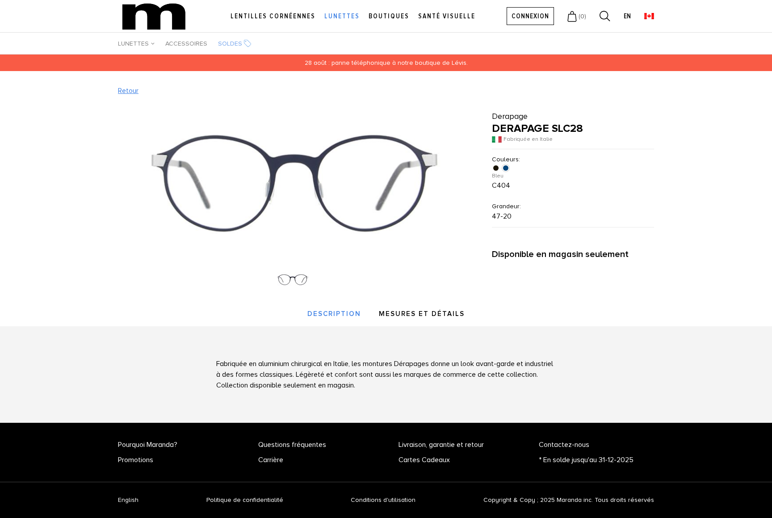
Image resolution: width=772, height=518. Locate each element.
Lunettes (342, 16)
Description (334, 314)
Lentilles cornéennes (273, 16)
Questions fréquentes (292, 444)
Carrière (270, 459)
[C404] (507, 168)
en (627, 16)
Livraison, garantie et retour (441, 444)
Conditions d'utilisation (383, 500)
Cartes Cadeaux (424, 459)
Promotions (135, 459)
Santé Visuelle (446, 16)
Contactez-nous (564, 444)
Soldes (230, 43)
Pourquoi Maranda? (147, 444)
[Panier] (572, 16)
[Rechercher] (605, 16)
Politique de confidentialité (244, 500)
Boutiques (389, 16)
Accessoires (186, 43)
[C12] (497, 168)
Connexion (530, 16)
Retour (128, 90)
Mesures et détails (422, 314)
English (128, 500)
